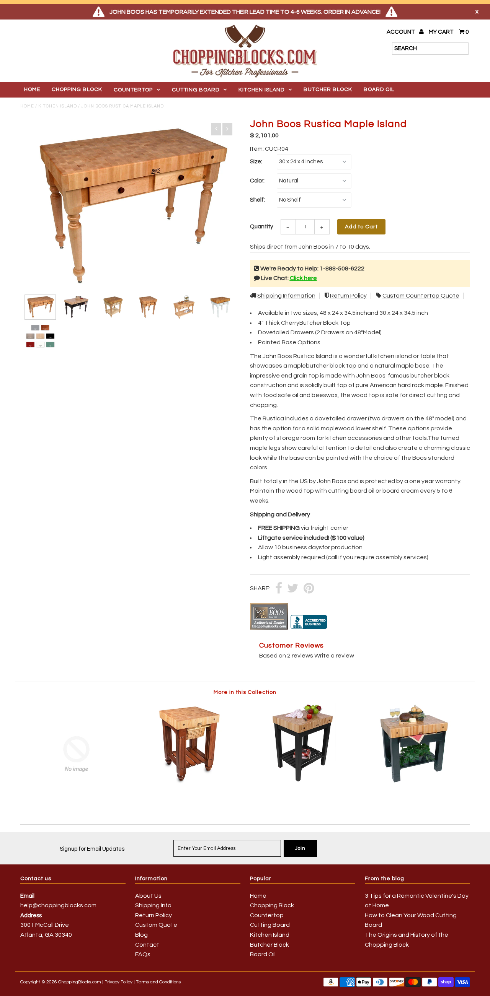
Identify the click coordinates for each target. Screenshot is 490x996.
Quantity (261, 226)
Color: (257, 181)
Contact (147, 945)
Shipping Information (286, 296)
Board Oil (379, 89)
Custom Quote (156, 925)
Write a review (334, 656)
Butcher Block (328, 89)
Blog (141, 935)
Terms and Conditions (158, 982)
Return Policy (348, 296)
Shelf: (257, 200)
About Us (148, 896)
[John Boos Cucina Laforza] (76, 804)
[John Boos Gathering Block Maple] (188, 783)
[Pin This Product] (309, 589)
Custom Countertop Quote (420, 296)
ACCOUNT (401, 32)
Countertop (133, 90)
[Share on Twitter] (293, 589)
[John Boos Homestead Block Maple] (413, 783)
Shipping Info (153, 905)
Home (32, 89)
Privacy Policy (118, 982)
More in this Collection (245, 692)
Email (27, 896)
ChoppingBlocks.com (79, 982)
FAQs (142, 954)
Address (31, 915)
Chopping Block (77, 89)
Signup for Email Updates (92, 849)
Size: (256, 161)
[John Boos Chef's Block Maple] (301, 783)
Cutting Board (195, 90)
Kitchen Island (261, 90)
